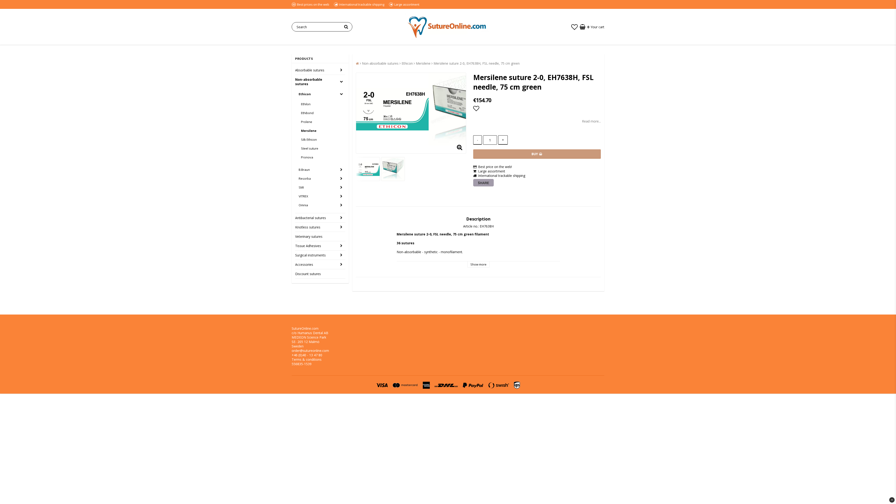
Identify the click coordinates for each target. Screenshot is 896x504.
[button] (574, 27)
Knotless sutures (307, 227)
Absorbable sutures (309, 70)
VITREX (303, 196)
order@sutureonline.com (310, 350)
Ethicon (305, 94)
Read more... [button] (591, 121)
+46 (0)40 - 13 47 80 (307, 355)
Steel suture (309, 148)
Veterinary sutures (308, 236)
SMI (301, 187)
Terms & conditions (307, 359)
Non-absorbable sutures (308, 81)
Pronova (307, 157)
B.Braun (304, 170)
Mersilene (308, 131)
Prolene (306, 122)
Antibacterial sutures (310, 218)
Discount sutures (308, 274)
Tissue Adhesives (308, 246)
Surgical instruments (310, 255)
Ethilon (306, 104)
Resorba (305, 178)
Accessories (304, 264)
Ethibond (307, 113)
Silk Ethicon (309, 139)
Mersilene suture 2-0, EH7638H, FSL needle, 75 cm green (477, 63)
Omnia (303, 205)
